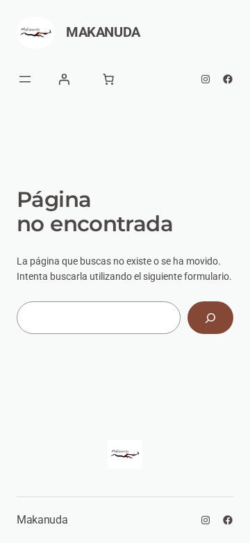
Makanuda (103, 32)
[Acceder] (64, 79)
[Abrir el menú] (25, 79)
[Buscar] (210, 317)
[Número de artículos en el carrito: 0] (108, 79)
